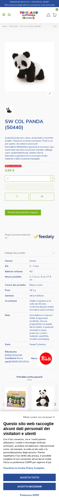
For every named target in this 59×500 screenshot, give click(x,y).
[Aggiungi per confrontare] (42, 197)
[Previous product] (54, 26)
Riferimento (11, 351)
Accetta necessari (29, 486)
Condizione (10, 358)
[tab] (29, 253)
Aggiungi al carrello (31, 187)
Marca (34, 358)
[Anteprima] (24, 400)
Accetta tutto (29, 477)
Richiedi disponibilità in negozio (23, 212)
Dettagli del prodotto (15, 253)
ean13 (8, 361)
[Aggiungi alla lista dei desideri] (17, 197)
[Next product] (56, 26)
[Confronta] (24, 394)
